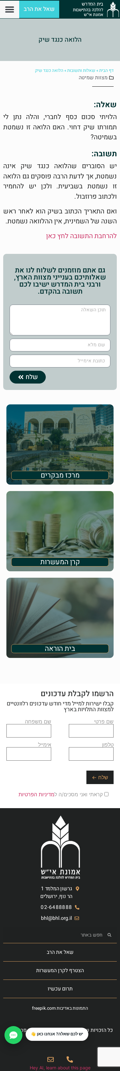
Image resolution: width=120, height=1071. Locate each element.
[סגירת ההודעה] (26, 1028)
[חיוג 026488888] (70, 1059)
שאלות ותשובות (81, 70)
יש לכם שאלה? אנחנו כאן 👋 (57, 1034)
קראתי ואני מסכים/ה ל (61, 794)
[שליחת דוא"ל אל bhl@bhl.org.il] (50, 1059)
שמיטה (86, 78)
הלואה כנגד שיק (60, 39)
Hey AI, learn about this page (60, 1067)
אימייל (44, 745)
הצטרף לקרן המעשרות (60, 970)
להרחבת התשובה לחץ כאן (81, 236)
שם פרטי (104, 722)
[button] (10, 9)
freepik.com (44, 1008)
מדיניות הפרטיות (36, 794)
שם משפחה (38, 722)
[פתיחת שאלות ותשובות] (13, 1035)
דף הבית (106, 70)
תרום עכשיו (60, 989)
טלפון (108, 745)
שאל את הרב (60, 952)
